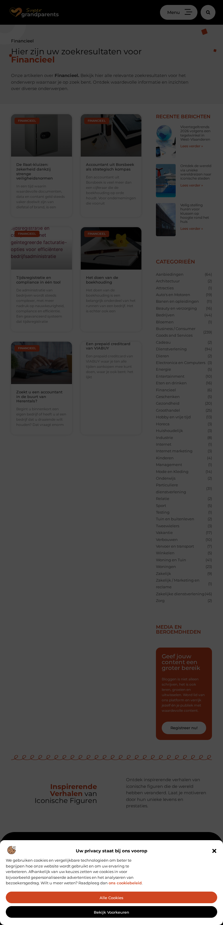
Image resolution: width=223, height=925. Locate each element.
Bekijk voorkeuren (111, 912)
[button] (214, 851)
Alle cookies (111, 897)
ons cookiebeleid (125, 883)
